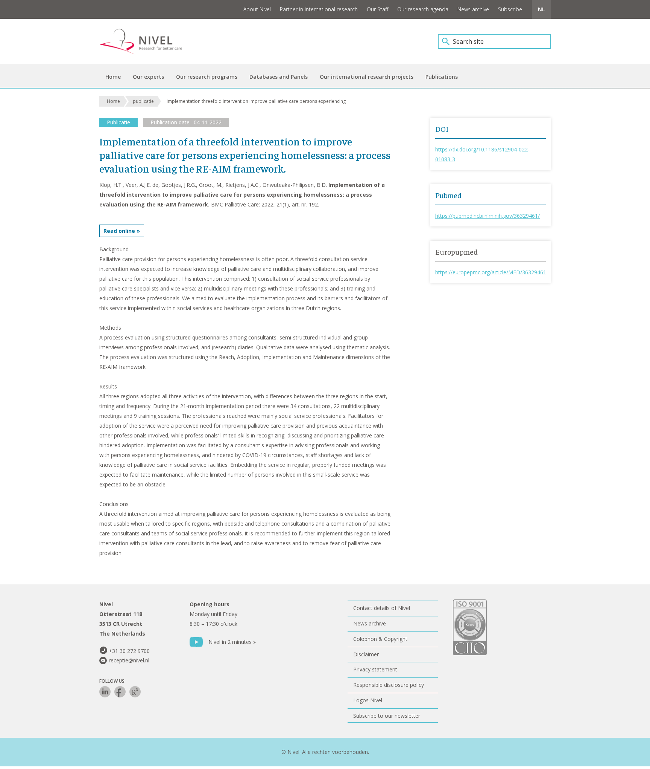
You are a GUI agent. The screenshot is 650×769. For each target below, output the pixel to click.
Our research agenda (422, 9)
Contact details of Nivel (381, 608)
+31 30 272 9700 (129, 650)
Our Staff (377, 9)
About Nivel (257, 9)
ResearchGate (135, 691)
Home (113, 101)
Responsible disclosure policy (388, 684)
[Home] (146, 41)
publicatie (143, 101)
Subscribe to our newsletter (386, 715)
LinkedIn (105, 691)
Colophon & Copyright (380, 638)
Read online (119, 230)
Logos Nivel (367, 700)
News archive (473, 9)
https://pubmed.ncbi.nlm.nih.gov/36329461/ (487, 215)
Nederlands (541, 9)
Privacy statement (375, 669)
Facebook (120, 691)
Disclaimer (366, 654)
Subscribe (510, 9)
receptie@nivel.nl (129, 660)
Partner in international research (319, 9)
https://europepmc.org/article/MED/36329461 (490, 272)
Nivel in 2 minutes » (232, 641)
